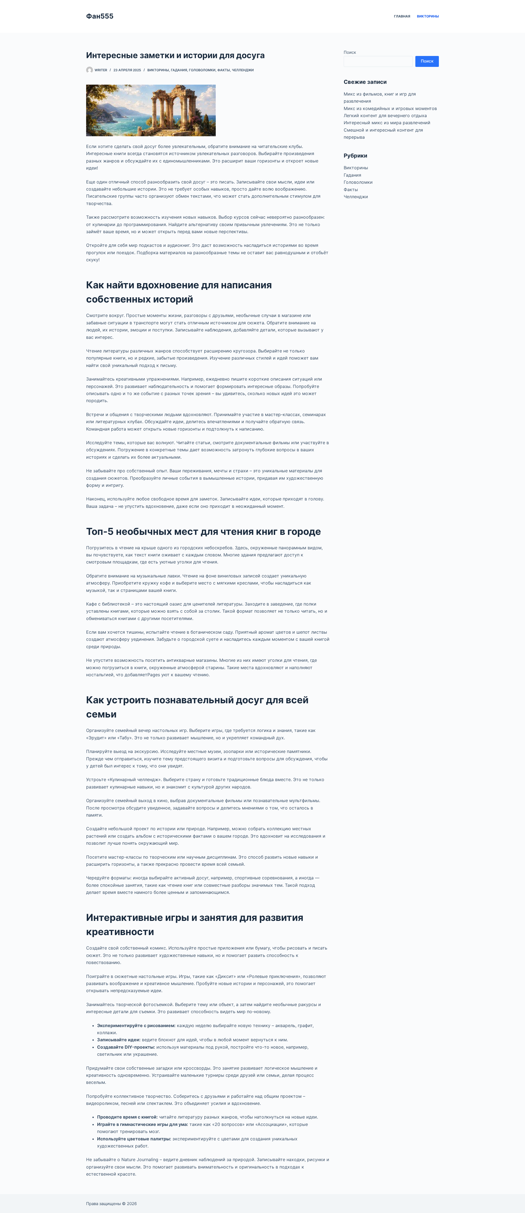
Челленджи (243, 70)
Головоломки (202, 70)
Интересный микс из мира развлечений (387, 122)
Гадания (179, 70)
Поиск (350, 52)
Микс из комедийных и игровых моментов (390, 108)
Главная (402, 16)
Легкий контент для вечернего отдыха (385, 115)
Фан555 (99, 16)
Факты (223, 70)
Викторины (428, 16)
